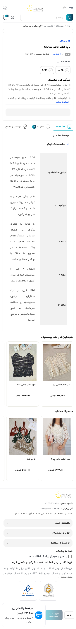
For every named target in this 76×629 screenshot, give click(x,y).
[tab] (63, 127)
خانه (69, 26)
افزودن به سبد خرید (54, 615)
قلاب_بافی (48, 26)
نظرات (39, 127)
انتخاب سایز (63, 62)
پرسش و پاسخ (13, 127)
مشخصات (60, 127)
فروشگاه (60, 26)
